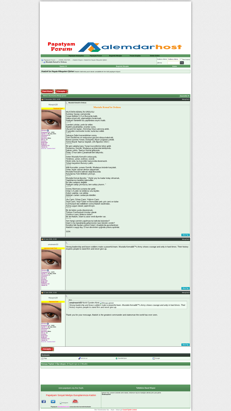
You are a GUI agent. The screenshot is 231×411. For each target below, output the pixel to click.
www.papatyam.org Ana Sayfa (71, 388)
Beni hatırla (186, 59)
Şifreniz (159, 63)
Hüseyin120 (53, 105)
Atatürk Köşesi (78, 60)
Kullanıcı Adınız (162, 59)
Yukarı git (119, 409)
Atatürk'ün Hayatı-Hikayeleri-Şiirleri (95, 60)
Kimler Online (155, 55)
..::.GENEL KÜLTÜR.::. (64, 60)
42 (47, 139)
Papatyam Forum (96, 55)
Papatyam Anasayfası (76, 55)
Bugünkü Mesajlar (115, 55)
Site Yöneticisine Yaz (101, 409)
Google (157, 358)
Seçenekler (184, 96)
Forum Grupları (135, 55)
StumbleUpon (122, 358)
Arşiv (112, 409)
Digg (45, 358)
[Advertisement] (115, 20)
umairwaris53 (53, 244)
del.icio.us (84, 358)
